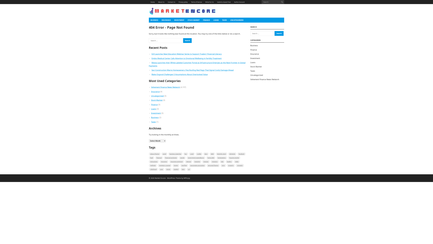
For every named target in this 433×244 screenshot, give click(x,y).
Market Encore (160, 178)
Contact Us (171, 2)
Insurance (166, 20)
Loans (216, 20)
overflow (184, 165)
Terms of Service (196, 2)
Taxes (224, 20)
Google (182, 158)
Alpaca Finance (154, 154)
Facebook (241, 154)
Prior (223, 165)
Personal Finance (213, 165)
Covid (191, 154)
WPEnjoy (187, 178)
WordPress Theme (174, 178)
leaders (229, 162)
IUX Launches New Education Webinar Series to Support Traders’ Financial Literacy (187, 54)
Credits (199, 154)
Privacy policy (183, 2)
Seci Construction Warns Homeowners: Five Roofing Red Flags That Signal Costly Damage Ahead (193, 70)
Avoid (164, 154)
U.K (189, 169)
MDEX (236, 162)
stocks (168, 169)
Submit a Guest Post (224, 2)
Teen (183, 169)
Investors (215, 162)
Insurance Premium (176, 162)
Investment (179, 20)
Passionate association (197, 165)
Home (153, 2)
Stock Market (194, 20)
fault (151, 158)
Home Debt (210, 158)
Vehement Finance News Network (165, 87)
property (231, 165)
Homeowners (222, 158)
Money (176, 165)
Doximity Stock (221, 154)
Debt (212, 154)
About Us (161, 2)
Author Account (239, 2)
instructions (154, 162)
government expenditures (196, 158)
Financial (159, 158)
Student (176, 169)
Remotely (240, 165)
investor (205, 162)
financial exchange (171, 158)
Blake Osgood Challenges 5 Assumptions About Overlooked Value (180, 74)
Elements (232, 154)
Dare (206, 154)
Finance (206, 20)
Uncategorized (236, 20)
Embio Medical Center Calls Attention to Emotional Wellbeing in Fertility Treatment (187, 58)
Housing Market (234, 158)
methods (153, 165)
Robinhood (153, 169)
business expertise (175, 154)
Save (161, 169)
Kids (222, 162)
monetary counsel (164, 165)
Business (154, 20)
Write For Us (209, 2)
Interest (188, 162)
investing (197, 162)
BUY (186, 154)
